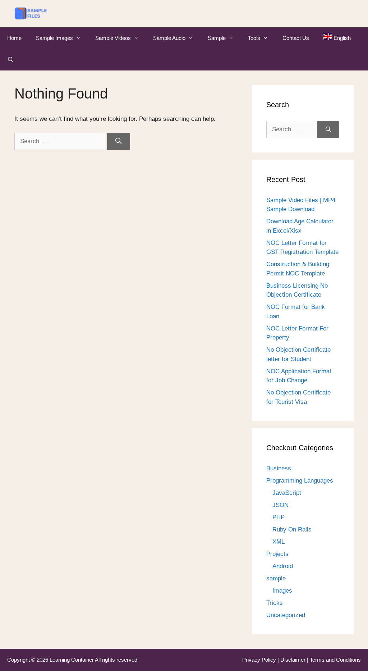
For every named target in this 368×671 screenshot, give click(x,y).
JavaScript (286, 492)
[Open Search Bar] (10, 59)
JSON (280, 505)
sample (276, 578)
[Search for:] (60, 141)
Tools (254, 38)
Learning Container (72, 660)
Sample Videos (113, 38)
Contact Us (295, 38)
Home (14, 38)
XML (278, 541)
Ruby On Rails (292, 529)
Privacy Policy (259, 660)
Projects (277, 554)
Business (278, 468)
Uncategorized (285, 615)
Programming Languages (299, 480)
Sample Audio (169, 38)
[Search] (118, 141)
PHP (278, 517)
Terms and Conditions (335, 660)
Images (282, 590)
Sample (217, 38)
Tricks (274, 602)
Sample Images (54, 38)
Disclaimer (293, 660)
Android (282, 566)
